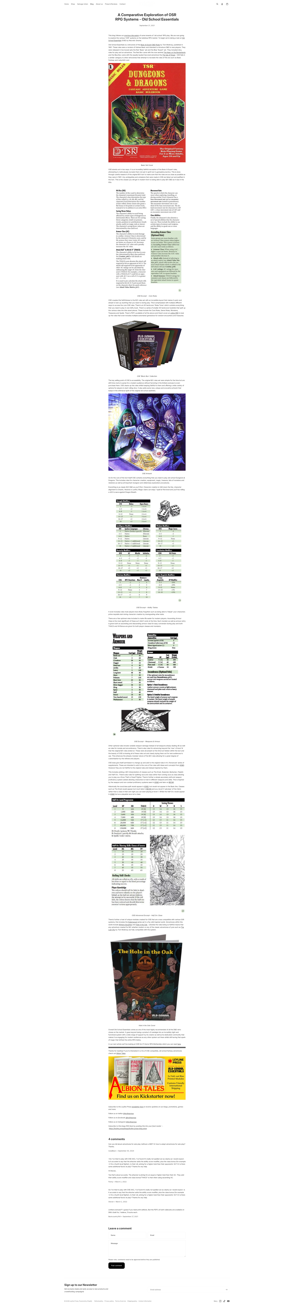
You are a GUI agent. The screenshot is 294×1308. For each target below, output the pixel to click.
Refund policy (98, 1301)
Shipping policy (132, 1301)
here (179, 1044)
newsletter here (138, 1107)
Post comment (116, 1265)
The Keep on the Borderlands (174, 52)
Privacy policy (109, 1301)
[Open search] (217, 4)
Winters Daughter (125, 925)
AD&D (182, 765)
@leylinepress (131, 1122)
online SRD (174, 313)
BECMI (171, 782)
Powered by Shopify (85, 1301)
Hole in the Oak (141, 925)
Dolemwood (132, 922)
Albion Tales (120, 1053)
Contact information (145, 1301)
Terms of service (120, 1301)
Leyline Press (74, 1301)
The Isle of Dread (168, 55)
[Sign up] (226, 1289)
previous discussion (131, 35)
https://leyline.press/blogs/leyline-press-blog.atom (128, 1128)
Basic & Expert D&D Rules (150, 45)
